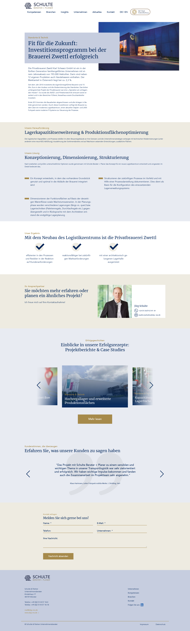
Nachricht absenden (58, 556)
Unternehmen (80, 12)
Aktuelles (97, 12)
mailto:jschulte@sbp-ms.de (149, 315)
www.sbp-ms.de (31, 613)
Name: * (47, 523)
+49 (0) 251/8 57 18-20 (147, 311)
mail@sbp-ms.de (31, 610)
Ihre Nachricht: (50, 538)
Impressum (144, 624)
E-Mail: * (101, 523)
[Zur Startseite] (39, 6)
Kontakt (111, 12)
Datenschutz (160, 624)
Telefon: (47, 530)
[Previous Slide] (39, 385)
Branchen (51, 12)
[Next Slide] (151, 385)
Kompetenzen (34, 12)
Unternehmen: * (105, 530)
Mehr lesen (95, 419)
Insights (65, 12)
